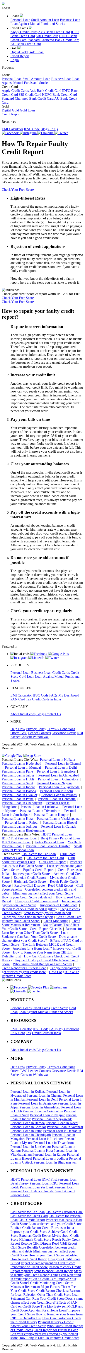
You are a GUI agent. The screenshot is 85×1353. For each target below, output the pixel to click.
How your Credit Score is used (36, 901)
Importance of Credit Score (58, 905)
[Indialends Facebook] (11, 133)
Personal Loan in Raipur (22, 822)
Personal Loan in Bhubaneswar (23, 830)
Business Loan (70, 20)
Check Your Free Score (18, 189)
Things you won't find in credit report (27, 917)
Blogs (45, 129)
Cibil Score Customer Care (64, 1212)
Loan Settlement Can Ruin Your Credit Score (35, 934)
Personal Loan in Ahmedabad (58, 775)
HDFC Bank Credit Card (59, 94)
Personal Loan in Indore (18, 787)
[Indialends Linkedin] (45, 133)
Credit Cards (61, 672)
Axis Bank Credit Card (54, 32)
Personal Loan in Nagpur (54, 783)
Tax (28, 699)
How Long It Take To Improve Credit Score (49, 1338)
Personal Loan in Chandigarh (22, 803)
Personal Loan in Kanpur (51, 814)
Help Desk (17, 729)
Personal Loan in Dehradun (57, 799)
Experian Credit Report (30, 877)
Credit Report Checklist (46, 929)
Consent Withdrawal (34, 737)
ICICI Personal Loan (16, 842)
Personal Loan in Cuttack (58, 826)
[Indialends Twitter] (61, 133)
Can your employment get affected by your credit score (41, 970)
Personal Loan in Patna (18, 799)
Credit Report (19, 56)
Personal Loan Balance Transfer (48, 846)
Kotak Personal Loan (49, 842)
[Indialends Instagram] (28, 133)
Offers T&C (18, 733)
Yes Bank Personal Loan (57, 1187)
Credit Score (59, 1008)
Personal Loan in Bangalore (56, 771)
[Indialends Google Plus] (58, 654)
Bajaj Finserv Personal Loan (60, 838)
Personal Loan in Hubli (18, 779)
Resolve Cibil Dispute (29, 885)
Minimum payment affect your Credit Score (43, 893)
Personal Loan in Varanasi (59, 795)
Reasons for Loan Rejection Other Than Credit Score (42, 930)
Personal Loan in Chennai (63, 763)
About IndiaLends (23, 714)
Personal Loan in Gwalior (19, 795)
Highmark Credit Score (30, 881)
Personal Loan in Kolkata (57, 759)
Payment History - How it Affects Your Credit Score (41, 1324)
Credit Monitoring (56, 921)
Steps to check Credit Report (53, 1271)
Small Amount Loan (45, 20)
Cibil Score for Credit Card (45, 858)
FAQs (53, 129)
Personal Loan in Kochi (56, 791)
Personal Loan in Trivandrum (40, 811)
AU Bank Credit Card (25, 44)
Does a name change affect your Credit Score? (39, 938)
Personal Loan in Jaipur (18, 775)
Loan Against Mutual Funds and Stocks (37, 24)
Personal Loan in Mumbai (23, 767)
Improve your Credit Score (31, 873)
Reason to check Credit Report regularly (29, 909)
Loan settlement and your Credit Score (55, 1224)
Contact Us (53, 714)
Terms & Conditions (61, 729)
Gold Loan (36, 52)
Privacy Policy (36, 729)
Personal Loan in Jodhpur (19, 826)
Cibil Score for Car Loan (39, 854)
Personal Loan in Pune (17, 771)
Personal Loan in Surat (17, 783)
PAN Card (17, 699)
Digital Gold (19, 52)
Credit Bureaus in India (58, 1228)
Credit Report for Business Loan (24, 968)
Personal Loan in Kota (17, 818)
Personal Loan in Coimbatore (58, 779)
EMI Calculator (12, 129)
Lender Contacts (39, 733)
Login (14, 60)
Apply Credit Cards (23, 32)
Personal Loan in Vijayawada (59, 787)
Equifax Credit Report (38, 870)
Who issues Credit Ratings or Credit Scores (42, 964)
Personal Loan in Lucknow (39, 807)
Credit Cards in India (46, 699)
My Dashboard (68, 695)
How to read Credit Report (28, 1259)
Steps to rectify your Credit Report (47, 913)
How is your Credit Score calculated (27, 897)
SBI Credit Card (47, 36)
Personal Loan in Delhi (61, 767)
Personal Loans (21, 1008)
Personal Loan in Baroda (19, 791)
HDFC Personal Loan (56, 834)
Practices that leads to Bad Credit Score (42, 864)
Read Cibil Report (60, 885)
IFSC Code (32, 129)
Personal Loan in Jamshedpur (30, 1146)
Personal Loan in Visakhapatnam (59, 818)
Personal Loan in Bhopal (60, 822)
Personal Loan (20, 20)
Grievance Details (64, 733)
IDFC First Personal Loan (19, 838)
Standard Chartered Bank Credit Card (53, 40)
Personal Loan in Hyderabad (21, 763)
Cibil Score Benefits (24, 1247)
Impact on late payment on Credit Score (48, 1263)
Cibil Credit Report (52, 862)
